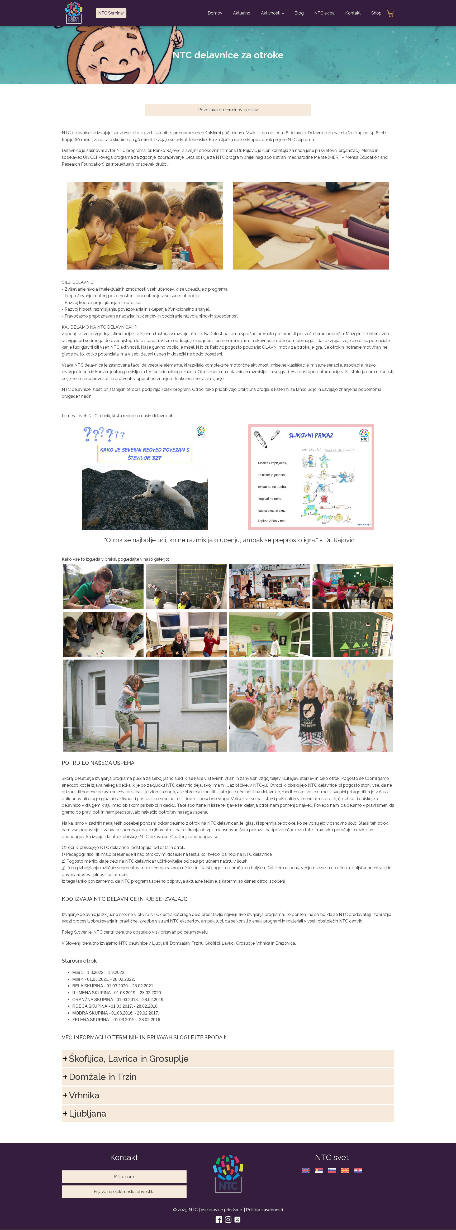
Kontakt (353, 13)
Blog (299, 13)
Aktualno (241, 13)
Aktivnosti (270, 13)
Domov (215, 13)
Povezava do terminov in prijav (228, 109)
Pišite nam (124, 1176)
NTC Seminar (111, 13)
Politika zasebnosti (264, 1209)
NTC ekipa (324, 13)
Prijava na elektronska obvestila (124, 1191)
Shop (376, 13)
